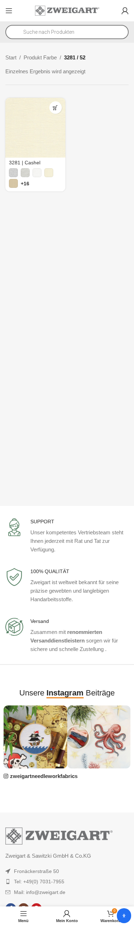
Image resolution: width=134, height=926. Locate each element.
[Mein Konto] (125, 11)
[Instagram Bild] (35, 736)
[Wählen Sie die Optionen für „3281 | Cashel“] (55, 107)
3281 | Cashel (24, 162)
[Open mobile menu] (9, 11)
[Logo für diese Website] (67, 10)
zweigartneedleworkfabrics (44, 776)
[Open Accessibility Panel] (124, 915)
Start (10, 57)
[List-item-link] (67, 871)
